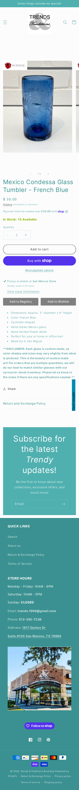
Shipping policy (53, 782)
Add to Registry (21, 301)
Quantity (8, 227)
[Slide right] (48, 174)
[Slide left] (31, 174)
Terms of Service (20, 563)
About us (14, 545)
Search (13, 536)
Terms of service (30, 782)
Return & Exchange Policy (26, 554)
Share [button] (12, 389)
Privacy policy (63, 776)
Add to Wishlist (58, 301)
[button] (5, 22)
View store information (23, 291)
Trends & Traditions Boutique (38, 771)
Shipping (7, 204)
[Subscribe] (63, 504)
